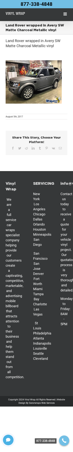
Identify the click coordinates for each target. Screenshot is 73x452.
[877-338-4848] (64, 440)
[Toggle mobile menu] (65, 14)
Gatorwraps (35, 403)
